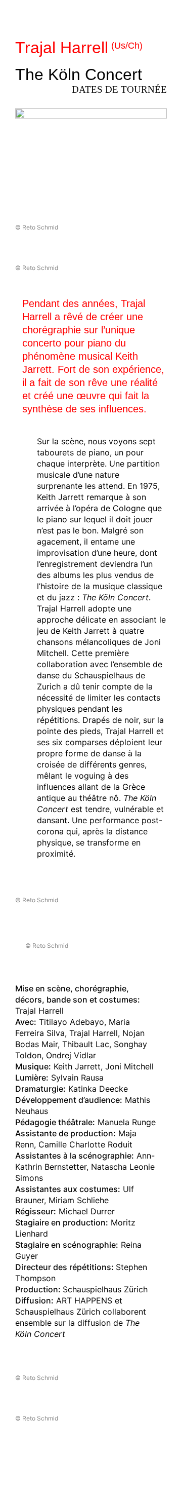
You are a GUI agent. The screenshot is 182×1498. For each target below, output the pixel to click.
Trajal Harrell (79, 48)
